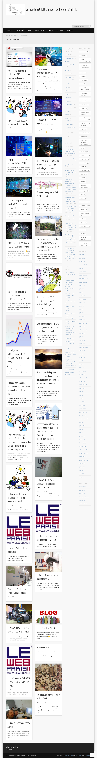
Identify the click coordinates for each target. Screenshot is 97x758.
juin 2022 (81, 268)
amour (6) (83, 73)
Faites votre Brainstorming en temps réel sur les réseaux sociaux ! (19, 497)
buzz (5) (83, 84)
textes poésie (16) (85, 226)
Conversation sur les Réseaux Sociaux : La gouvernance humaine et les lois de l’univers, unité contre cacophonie (19, 442)
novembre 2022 (83, 261)
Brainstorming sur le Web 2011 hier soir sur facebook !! (47, 196)
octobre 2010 (83, 415)
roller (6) (83, 219)
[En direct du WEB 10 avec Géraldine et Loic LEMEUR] (19, 614)
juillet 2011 (82, 388)
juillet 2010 (82, 426)
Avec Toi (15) (84, 80)
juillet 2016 (82, 326)
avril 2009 (81, 477)
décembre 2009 (83, 450)
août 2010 (82, 422)
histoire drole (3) (85, 133)
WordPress (88, 755)
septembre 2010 (83, 419)
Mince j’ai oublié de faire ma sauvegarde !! (70, 218)
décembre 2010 (83, 412)
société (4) (83, 222)
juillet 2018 (82, 306)
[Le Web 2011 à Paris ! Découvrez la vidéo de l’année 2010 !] (48, 467)
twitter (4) (83, 230)
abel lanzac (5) (84, 52)
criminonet (70, 80)
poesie (68, 133)
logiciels (67, 87)
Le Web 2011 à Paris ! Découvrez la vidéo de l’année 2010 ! (46, 483)
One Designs (78, 755)
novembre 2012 (83, 357)
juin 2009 (81, 470)
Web (29, 30)
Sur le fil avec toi (69, 338)
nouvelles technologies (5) (85, 186)
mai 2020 (81, 292)
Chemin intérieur (69, 58)
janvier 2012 (82, 374)
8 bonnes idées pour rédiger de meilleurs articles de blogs (45, 300)
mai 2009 (81, 474)
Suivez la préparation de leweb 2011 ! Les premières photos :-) (19, 204)
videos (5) (83, 234)
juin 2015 (81, 337)
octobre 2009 (83, 457)
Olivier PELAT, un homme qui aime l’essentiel (69, 295)
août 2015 (82, 333)
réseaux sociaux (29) (85, 214)
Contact (70, 30)
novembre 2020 (83, 279)
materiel (67, 91)
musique (67, 94)
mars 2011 (82, 402)
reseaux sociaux (69, 108)
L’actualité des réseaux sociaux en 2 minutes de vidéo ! (17, 124)
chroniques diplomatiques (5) (85, 88)
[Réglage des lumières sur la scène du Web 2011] (19, 146)
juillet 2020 (82, 285)
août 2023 (82, 258)
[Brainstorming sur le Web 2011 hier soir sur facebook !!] (48, 184)
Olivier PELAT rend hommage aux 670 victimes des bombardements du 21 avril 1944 (70, 330)
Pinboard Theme (68, 755)
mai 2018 (81, 309)
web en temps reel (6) (84, 238)
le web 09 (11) (84, 152)
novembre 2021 (83, 275)
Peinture (67, 101)
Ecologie (67, 70)
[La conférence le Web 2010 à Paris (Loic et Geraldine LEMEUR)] (19, 660)
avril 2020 (81, 296)
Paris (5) (83, 194)
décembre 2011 (83, 378)
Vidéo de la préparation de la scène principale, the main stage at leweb (48, 164)
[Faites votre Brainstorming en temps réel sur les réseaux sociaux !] (19, 478)
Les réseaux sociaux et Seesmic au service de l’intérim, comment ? (17, 295)
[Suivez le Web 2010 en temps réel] (19, 530)
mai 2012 (81, 361)
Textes (50, 30)
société (67, 115)
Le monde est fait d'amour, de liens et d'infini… (51, 9)
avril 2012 (81, 364)
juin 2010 (81, 429)
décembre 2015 (83, 330)
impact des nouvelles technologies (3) (85, 142)
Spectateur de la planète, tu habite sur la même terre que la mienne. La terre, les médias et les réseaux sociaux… (48, 380)
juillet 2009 (82, 467)
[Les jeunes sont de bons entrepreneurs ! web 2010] (48, 518)
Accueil (9, 30)
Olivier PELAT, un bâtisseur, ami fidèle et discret (70, 354)
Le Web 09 (82, 490)
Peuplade (82, 500)
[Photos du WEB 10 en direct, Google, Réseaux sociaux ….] (19, 576)
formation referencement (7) (85, 119)
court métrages (71, 64)
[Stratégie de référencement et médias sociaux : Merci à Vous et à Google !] (19, 331)
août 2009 (82, 463)
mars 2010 (82, 439)
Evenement (68, 74)
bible (68, 121)
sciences (67, 111)
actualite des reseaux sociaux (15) (85, 67)
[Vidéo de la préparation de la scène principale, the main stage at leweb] (48, 147)
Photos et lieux (69, 104)
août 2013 (82, 350)
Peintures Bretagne (84, 497)
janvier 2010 (82, 446)
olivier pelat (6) (84, 191)
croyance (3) (84, 108)
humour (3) (84, 136)
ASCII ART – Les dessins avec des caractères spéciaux (70, 151)
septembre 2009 (83, 460)
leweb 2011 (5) (85, 163)
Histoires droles (71, 127)
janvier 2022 (82, 272)
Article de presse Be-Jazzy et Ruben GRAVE (70, 275)
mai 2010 (81, 432)
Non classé (68, 97)
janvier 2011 (82, 409)
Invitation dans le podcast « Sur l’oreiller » (69, 308)
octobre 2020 (83, 282)
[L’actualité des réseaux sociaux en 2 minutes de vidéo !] (19, 106)
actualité (67, 55)
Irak (68, 83)
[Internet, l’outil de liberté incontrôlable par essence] (19, 231)
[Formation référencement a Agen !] (19, 709)
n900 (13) (83, 178)
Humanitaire (39, 30)
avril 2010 (81, 436)
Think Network (83, 504)
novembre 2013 (83, 347)
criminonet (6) (84, 105)
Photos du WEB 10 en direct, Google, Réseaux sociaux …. (17, 592)
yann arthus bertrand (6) (84, 244)
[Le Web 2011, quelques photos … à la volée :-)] (48, 106)
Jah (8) (82, 148)
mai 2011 (81, 395)
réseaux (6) (84, 209)
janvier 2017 (82, 320)
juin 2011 (81, 391)
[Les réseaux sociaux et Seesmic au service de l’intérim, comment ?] (19, 275)
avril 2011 (81, 398)
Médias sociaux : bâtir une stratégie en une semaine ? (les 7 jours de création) (48, 327)
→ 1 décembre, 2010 (46, 628)
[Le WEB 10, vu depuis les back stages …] (48, 562)
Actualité (20, 30)
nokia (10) (83, 181)
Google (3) (83, 129)
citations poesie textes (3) (85, 94)
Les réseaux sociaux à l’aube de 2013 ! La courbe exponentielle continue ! (18, 74)
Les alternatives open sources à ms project (70, 172)
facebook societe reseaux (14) (85, 113)
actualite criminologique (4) (85, 60)
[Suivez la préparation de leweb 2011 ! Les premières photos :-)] (19, 187)
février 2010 (82, 443)
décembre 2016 (83, 323)
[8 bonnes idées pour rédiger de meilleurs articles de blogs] (48, 279)
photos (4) (83, 198)
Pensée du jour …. (44, 647)
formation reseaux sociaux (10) (85, 124)
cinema (67, 61)
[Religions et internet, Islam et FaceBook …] (48, 677)
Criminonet (82, 486)
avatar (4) (83, 76)
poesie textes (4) (85, 202)
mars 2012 (82, 367)
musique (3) (84, 174)
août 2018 (82, 302)
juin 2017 (81, 313)
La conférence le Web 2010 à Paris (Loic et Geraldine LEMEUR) (19, 681)
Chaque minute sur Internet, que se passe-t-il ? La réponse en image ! (48, 72)
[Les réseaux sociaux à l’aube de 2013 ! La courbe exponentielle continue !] (19, 57)
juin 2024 (81, 254)
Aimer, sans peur (69, 369)
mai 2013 (81, 354)
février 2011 (82, 405)
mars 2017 (82, 316)
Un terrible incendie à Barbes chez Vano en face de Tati (70, 208)
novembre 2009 (83, 453)
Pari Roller (82, 493)
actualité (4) (84, 55)
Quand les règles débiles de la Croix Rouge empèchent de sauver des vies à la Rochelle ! (70, 239)
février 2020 (82, 299)
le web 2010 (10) (85, 155)
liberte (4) (83, 166)
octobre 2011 (83, 385)
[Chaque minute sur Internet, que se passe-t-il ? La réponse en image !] (48, 56)
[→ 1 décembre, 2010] (48, 617)
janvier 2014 (82, 344)
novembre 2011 (83, 381)
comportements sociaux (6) (85, 100)
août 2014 (82, 340)
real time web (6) (85, 205)
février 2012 (82, 371)
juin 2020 (81, 289)
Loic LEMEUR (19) (85, 170)
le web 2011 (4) (85, 159)
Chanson (69, 124)
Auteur (60, 30)
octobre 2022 (83, 265)
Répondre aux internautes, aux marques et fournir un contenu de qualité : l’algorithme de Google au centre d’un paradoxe (48, 431)
